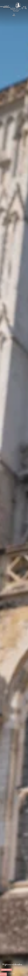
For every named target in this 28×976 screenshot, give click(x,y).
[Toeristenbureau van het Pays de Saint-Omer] (15, 7)
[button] (26, 8)
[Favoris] (23, 8)
